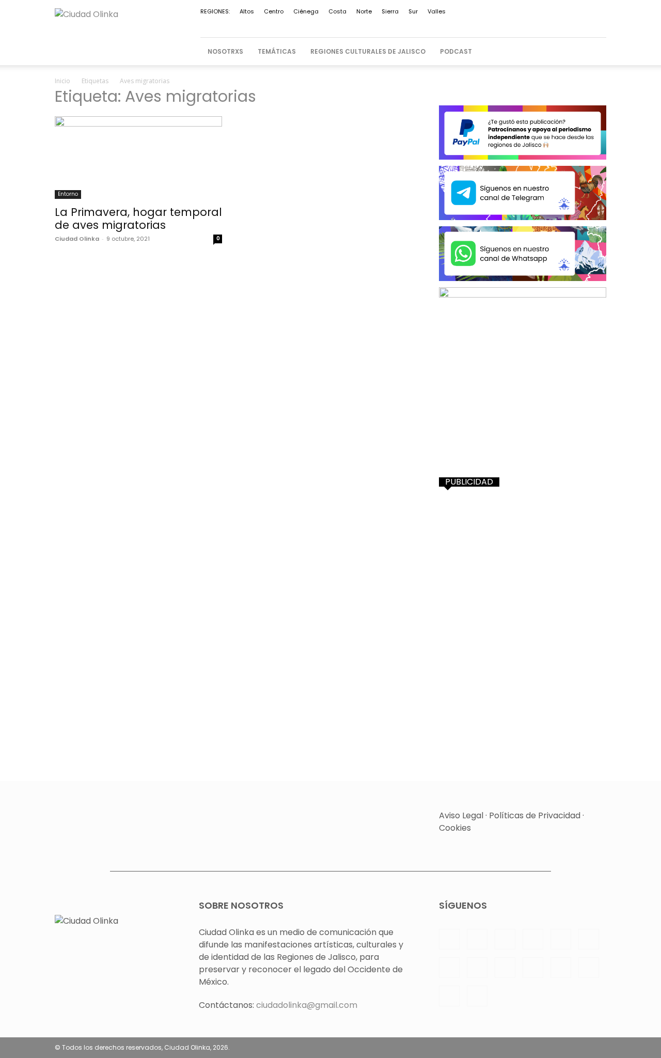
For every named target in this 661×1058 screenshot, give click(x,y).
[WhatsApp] (547, 24)
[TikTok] (513, 24)
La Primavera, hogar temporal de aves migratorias (138, 218)
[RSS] (462, 24)
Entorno (68, 194)
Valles (437, 11)
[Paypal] (428, 24)
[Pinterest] (445, 24)
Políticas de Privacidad (534, 815)
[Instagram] (394, 24)
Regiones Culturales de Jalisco (368, 51)
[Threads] (598, 24)
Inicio (62, 80)
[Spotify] (479, 24)
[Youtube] (564, 24)
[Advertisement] (522, 564)
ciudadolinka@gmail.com (306, 1005)
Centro (274, 11)
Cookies (455, 828)
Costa (337, 11)
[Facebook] (377, 24)
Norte (364, 11)
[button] (593, 51)
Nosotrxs (225, 51)
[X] (530, 24)
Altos (247, 11)
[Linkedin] (411, 24)
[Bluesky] (581, 24)
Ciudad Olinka (77, 239)
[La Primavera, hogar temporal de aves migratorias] (138, 157)
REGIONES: (215, 11)
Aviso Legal (461, 815)
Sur (413, 11)
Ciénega (306, 11)
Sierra (390, 11)
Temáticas (277, 51)
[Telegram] (496, 24)
